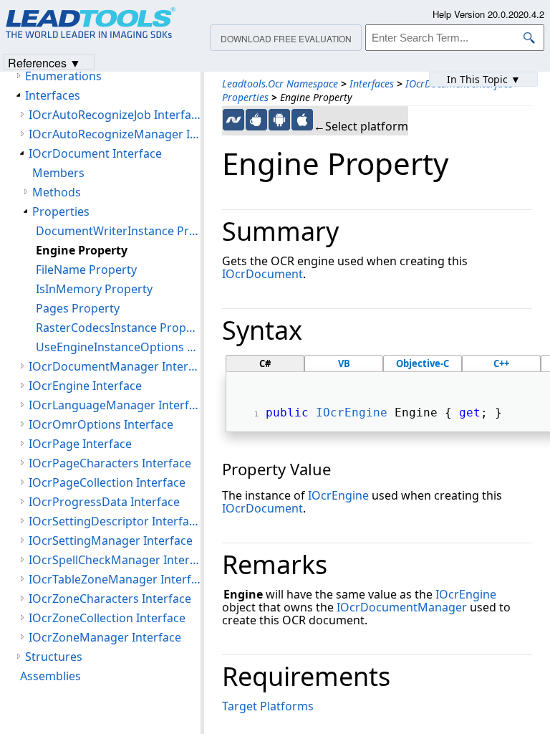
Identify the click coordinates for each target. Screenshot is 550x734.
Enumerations (63, 76)
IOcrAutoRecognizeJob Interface (115, 115)
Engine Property (81, 250)
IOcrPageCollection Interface (107, 482)
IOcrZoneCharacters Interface (110, 598)
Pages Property (78, 308)
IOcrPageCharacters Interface (110, 463)
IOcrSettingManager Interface (111, 540)
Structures (53, 656)
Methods (56, 192)
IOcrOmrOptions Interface (101, 424)
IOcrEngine (351, 412)
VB (344, 363)
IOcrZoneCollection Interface (107, 618)
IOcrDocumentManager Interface (115, 366)
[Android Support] (279, 119)
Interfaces (371, 83)
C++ (501, 363)
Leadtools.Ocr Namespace (280, 83)
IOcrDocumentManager (402, 607)
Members (58, 173)
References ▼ (44, 62)
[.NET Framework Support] (233, 119)
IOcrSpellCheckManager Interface (115, 560)
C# (265, 363)
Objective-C (422, 363)
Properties (245, 97)
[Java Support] (256, 119)
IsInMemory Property (94, 289)
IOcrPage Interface (80, 444)
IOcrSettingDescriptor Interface (115, 521)
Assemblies (50, 676)
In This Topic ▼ (484, 79)
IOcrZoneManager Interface (105, 637)
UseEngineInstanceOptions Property (118, 347)
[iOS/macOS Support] (302, 119)
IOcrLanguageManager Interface (115, 405)
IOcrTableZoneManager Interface (115, 579)
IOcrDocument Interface (95, 153)
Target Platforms (268, 706)
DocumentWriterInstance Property (118, 231)
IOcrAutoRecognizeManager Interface (115, 134)
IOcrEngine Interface (85, 386)
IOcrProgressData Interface (104, 502)
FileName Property (86, 269)
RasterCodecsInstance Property (118, 327)
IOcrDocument (262, 274)
